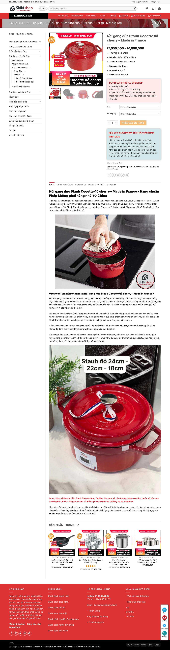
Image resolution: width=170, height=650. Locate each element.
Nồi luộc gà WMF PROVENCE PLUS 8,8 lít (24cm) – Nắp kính (119, 562)
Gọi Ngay (164, 636)
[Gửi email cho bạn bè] (118, 175)
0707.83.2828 (102, 596)
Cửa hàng (91, 16)
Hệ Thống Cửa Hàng (98, 616)
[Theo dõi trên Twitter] (20, 633)
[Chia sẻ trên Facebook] (109, 175)
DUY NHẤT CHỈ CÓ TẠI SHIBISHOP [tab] (102, 185)
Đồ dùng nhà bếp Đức (39, 23)
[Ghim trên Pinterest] (122, 175)
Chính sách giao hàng (58, 602)
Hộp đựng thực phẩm (19, 106)
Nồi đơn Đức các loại (109, 23)
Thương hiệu (112, 114)
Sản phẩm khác (16, 125)
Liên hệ (113, 16)
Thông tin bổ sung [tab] (64, 185)
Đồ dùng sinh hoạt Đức (20, 92)
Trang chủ (63, 16)
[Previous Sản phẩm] (159, 23)
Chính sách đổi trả (56, 607)
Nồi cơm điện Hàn (17, 111)
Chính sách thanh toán (58, 596)
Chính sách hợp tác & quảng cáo (63, 619)
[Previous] (53, 59)
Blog (133, 2)
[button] (143, 2)
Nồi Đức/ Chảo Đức (68, 23)
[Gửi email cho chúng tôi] (25, 633)
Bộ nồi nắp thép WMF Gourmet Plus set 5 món (148, 561)
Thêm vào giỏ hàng (133, 123)
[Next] (99, 59)
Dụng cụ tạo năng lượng (20, 46)
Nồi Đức (88, 23)
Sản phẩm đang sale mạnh (21, 121)
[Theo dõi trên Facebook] (11, 633)
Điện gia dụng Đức (18, 51)
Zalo (164, 613)
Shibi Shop (54, 513)
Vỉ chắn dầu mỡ (16, 135)
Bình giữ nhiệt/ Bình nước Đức (23, 41)
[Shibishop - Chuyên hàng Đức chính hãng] (21, 8)
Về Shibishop (77, 16)
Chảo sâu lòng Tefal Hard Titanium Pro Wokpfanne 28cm (62, 562)
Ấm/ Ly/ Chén (17, 60)
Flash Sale (14, 97)
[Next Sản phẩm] (154, 23)
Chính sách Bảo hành (58, 630)
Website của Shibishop (138, 596)
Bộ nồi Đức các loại (24, 78)
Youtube (164, 620)
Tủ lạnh (12, 130)
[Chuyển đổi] (39, 41)
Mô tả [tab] (52, 185)
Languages (155, 2)
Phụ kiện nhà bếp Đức (20, 87)
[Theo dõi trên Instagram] (16, 633)
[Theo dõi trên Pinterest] (29, 633)
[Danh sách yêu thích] (146, 8)
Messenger (164, 628)
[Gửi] (135, 8)
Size (108, 107)
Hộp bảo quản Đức (18, 101)
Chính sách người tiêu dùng (61, 625)
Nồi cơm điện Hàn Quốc (20, 116)
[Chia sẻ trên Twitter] (114, 175)
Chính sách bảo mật (57, 613)
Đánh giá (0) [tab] (80, 185)
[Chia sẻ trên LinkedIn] (127, 175)
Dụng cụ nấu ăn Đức (19, 64)
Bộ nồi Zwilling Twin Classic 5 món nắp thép (90, 561)
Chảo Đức (18, 71)
